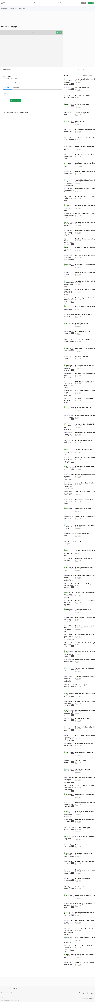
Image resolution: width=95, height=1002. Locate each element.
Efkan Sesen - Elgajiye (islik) (83, 558)
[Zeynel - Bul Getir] (69, 542)
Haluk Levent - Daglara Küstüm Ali (85, 895)
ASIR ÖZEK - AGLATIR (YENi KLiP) (85, 247)
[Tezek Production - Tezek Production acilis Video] (69, 552)
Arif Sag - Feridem (80, 760)
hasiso (78, 139)
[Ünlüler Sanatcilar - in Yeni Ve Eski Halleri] (69, 804)
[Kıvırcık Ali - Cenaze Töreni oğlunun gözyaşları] (69, 375)
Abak (78, 97)
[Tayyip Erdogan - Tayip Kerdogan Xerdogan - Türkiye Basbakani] (69, 595)
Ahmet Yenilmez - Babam (82, 104)
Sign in (83, 3)
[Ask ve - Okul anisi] (69, 122)
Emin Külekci (80, 627)
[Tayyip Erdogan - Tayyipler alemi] (69, 669)
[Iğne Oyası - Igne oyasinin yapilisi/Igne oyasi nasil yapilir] (69, 241)
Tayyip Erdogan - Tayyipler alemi (84, 668)
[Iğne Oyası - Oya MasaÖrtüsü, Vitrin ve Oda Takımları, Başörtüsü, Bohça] (69, 300)
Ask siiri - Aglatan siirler (82, 87)
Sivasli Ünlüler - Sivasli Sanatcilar (85, 264)
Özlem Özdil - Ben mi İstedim (83, 508)
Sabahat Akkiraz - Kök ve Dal (83, 314)
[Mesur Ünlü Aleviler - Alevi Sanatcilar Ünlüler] (69, 871)
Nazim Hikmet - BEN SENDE (83, 96)
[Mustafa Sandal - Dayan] (69, 324)
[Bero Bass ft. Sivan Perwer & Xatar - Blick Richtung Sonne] (69, 603)
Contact (9, 992)
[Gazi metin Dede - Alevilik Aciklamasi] (69, 660)
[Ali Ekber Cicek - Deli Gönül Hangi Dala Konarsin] (69, 838)
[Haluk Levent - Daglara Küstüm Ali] (69, 896)
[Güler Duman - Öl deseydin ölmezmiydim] (69, 695)
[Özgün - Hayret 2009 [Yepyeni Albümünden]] (69, 619)
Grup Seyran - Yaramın (81, 887)
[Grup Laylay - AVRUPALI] (69, 357)
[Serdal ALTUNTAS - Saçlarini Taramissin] (69, 274)
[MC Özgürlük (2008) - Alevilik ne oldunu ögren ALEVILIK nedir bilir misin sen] (69, 637)
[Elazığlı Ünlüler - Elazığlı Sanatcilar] (69, 349)
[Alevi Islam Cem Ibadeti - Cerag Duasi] (69, 644)
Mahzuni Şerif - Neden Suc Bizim (84, 861)
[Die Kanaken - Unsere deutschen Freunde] (69, 501)
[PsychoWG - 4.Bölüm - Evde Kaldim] (69, 198)
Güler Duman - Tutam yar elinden (84, 819)
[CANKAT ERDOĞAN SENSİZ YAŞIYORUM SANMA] (69, 460)
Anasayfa (4, 8)
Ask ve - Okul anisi (80, 121)
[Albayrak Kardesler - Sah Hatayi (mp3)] (69, 526)
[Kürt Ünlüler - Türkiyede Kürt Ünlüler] (69, 165)
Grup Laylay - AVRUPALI (82, 357)
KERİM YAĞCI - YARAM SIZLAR (84, 744)
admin (78, 333)
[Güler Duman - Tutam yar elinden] (69, 820)
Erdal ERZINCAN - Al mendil (83, 407)
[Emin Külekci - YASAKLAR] (69, 332)
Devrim (78, 122)
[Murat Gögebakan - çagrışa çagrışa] (69, 308)
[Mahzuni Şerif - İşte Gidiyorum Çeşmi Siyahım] (69, 703)
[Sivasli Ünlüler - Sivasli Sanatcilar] (69, 265)
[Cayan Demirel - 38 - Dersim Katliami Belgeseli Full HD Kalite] (69, 283)
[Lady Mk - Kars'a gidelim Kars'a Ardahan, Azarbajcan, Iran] (69, 477)
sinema (11, 988)
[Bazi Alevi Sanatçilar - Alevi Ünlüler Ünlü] (69, 131)
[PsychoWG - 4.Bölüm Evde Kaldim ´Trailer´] (69, 434)
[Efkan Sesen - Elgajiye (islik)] (69, 559)
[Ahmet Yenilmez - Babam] (69, 105)
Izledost (79, 80)
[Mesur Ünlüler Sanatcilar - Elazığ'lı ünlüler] (69, 468)
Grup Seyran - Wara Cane (82, 769)
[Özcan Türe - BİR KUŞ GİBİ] (69, 829)
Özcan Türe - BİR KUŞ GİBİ (82, 828)
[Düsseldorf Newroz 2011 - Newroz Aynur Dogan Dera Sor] (69, 948)
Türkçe (90, 998)
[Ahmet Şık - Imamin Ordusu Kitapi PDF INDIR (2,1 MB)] (69, 292)
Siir (15, 83)
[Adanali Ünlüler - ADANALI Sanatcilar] (69, 341)
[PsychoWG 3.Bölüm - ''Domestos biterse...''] (69, 207)
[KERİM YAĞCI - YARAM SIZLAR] (69, 744)
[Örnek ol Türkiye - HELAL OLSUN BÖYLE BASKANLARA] (69, 426)
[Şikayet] (92, 70)
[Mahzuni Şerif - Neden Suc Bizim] (69, 862)
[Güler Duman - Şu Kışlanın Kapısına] (69, 686)
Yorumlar (7, 87)
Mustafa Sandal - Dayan (82, 323)
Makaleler (22, 8)
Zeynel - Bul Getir (80, 542)
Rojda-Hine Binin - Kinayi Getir (84, 752)
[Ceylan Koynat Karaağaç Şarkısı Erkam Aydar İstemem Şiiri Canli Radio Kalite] (69, 81)
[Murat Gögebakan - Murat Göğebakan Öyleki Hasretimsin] (69, 738)
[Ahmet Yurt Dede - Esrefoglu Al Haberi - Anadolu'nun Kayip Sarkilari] (69, 519)
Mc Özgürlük (80, 636)
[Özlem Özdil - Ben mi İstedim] (69, 509)
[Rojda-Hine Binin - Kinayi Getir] (69, 753)
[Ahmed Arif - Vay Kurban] (69, 113)
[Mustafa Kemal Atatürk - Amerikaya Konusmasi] (69, 417)
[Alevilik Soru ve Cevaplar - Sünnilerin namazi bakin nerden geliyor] (69, 393)
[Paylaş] (87, 70)
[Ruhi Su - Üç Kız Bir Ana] (69, 719)
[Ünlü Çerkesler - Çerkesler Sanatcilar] (69, 795)
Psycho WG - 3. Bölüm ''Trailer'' (84, 441)
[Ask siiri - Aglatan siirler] (69, 88)
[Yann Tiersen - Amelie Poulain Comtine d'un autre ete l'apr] (69, 258)
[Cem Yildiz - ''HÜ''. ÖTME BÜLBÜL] (69, 400)
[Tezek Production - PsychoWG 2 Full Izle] (69, 452)
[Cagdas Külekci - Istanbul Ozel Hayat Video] (69, 190)
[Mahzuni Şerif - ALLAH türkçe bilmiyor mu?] (69, 728)
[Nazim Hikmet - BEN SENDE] (69, 97)
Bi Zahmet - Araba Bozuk (82, 878)
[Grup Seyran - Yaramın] (69, 887)
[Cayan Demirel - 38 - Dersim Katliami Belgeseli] (69, 223)
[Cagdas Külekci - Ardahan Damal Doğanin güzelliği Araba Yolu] (69, 233)
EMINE (9, 77)
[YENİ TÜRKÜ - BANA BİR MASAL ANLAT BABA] (69, 493)
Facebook (16, 87)
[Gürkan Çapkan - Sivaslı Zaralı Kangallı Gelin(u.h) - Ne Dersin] (69, 653)
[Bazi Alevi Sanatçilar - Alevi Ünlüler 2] (69, 156)
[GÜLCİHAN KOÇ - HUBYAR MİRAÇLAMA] (69, 922)
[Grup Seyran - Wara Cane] (69, 770)
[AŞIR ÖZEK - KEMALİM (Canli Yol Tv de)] (69, 964)
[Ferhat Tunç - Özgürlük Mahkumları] (69, 148)
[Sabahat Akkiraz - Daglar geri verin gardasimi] (69, 585)
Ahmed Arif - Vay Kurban (82, 113)
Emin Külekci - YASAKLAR (82, 331)
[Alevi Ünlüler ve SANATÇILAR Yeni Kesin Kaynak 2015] (69, 855)
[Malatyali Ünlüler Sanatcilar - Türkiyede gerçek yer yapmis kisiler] (69, 578)
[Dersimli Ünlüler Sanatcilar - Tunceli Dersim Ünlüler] (69, 215)
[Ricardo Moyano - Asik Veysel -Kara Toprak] (69, 905)
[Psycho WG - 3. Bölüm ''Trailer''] (69, 442)
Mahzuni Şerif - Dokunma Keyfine (85, 845)
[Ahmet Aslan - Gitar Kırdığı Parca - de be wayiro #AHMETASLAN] (69, 367)
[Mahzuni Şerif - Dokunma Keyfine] (69, 845)
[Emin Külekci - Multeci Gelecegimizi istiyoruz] (69, 628)
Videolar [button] (12, 8)
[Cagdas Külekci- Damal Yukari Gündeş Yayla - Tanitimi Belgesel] (69, 182)
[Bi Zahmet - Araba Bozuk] (69, 879)
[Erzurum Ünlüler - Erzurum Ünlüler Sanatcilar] (69, 173)
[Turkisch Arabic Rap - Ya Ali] (69, 610)
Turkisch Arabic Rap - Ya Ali (83, 609)
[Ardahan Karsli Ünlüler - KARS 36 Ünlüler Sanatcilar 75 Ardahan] (69, 788)
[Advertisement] (47, 16)
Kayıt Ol (90, 3)
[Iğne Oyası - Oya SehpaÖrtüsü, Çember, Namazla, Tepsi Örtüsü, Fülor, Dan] (69, 780)
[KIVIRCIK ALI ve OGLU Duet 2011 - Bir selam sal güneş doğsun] (69, 384)
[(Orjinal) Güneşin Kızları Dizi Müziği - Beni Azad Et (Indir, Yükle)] (69, 712)
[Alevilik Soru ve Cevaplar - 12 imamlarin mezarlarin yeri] (69, 940)
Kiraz (78, 585)
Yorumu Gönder (15, 100)
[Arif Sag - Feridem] (69, 761)
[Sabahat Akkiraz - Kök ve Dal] (69, 315)
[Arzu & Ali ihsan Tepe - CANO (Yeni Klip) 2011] (69, 956)
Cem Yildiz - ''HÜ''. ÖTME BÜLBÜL (85, 399)
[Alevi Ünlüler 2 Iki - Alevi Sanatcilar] (69, 139)
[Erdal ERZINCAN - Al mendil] (69, 408)
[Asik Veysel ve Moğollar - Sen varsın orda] (69, 913)
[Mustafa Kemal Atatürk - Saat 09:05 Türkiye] (69, 569)
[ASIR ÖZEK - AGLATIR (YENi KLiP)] (69, 249)
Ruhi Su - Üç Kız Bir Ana (82, 718)
